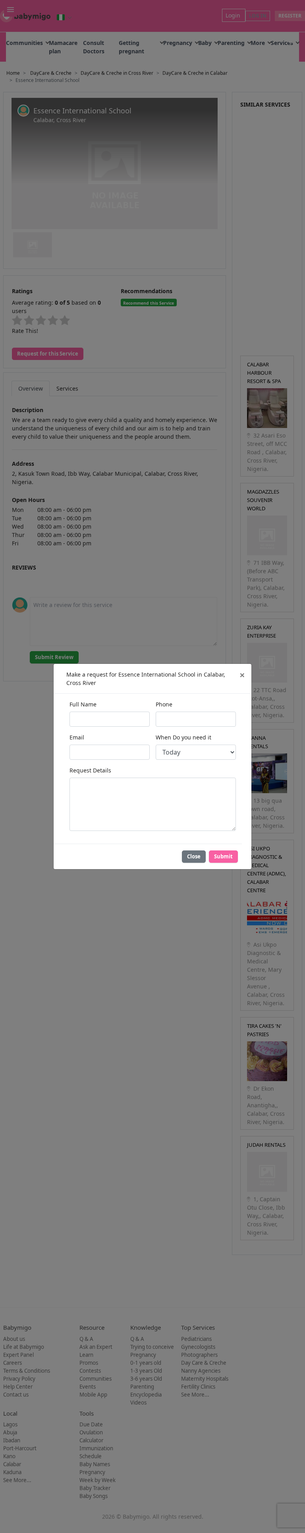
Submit (223, 856)
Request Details (90, 770)
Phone (164, 704)
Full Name (83, 704)
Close (194, 856)
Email (76, 737)
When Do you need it (183, 737)
